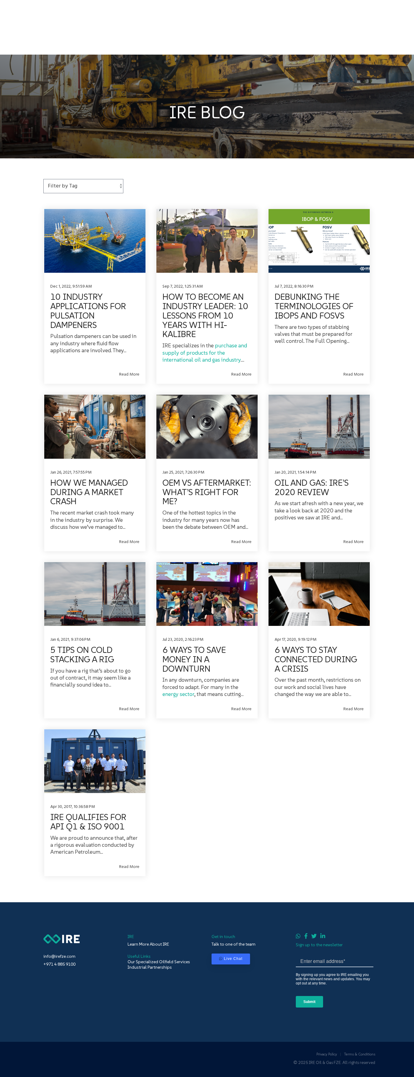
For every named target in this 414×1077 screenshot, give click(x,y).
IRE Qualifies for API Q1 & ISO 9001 (88, 822)
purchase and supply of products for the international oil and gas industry (204, 352)
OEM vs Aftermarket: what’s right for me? (206, 492)
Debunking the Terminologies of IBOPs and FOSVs (314, 306)
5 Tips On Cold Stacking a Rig (82, 655)
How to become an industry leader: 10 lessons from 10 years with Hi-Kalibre (205, 315)
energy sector (178, 693)
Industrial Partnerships (150, 967)
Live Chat (233, 959)
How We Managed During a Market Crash (89, 492)
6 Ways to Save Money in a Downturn (194, 659)
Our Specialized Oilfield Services (159, 961)
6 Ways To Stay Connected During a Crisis (316, 659)
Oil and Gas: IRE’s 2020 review (312, 488)
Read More (129, 374)
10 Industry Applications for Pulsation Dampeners (88, 311)
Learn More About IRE (148, 944)
